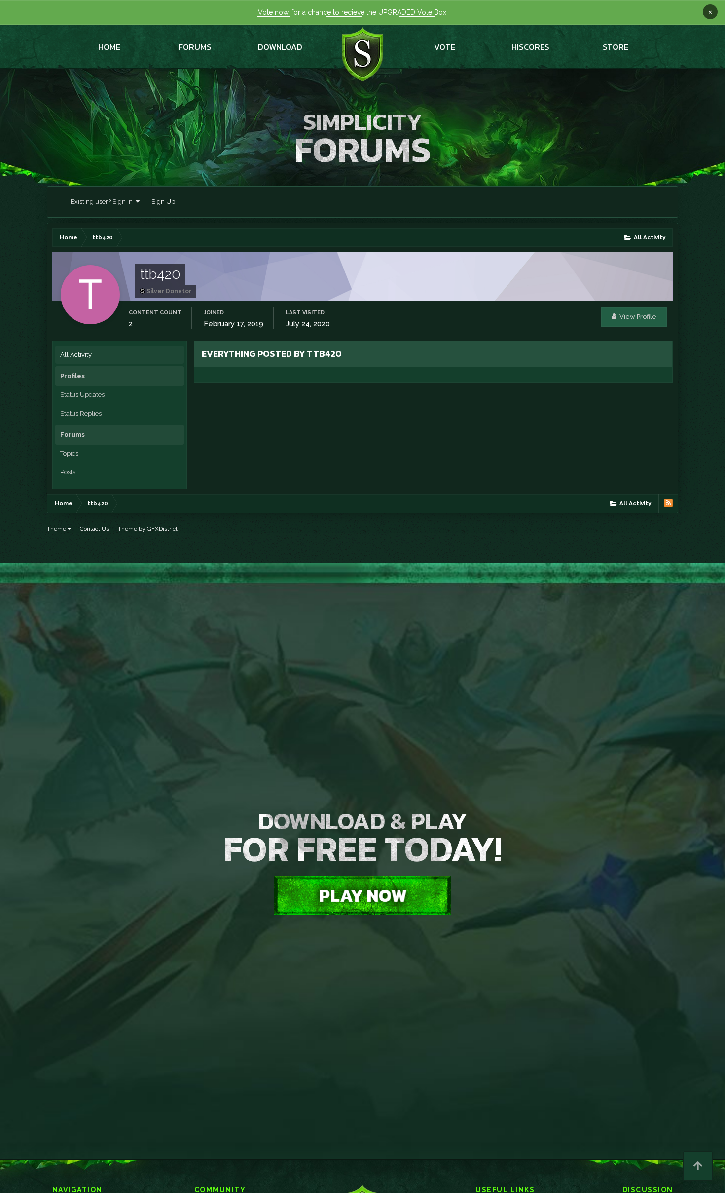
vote (444, 46)
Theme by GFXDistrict (148, 528)
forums (195, 46)
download (280, 46)
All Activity (76, 354)
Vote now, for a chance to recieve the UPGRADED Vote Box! (353, 12)
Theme (57, 528)
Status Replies (81, 413)
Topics (69, 453)
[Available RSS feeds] (668, 503)
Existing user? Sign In (103, 201)
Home (109, 46)
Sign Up (163, 201)
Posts (67, 472)
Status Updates (82, 394)
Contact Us (94, 528)
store (615, 46)
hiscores (530, 46)
